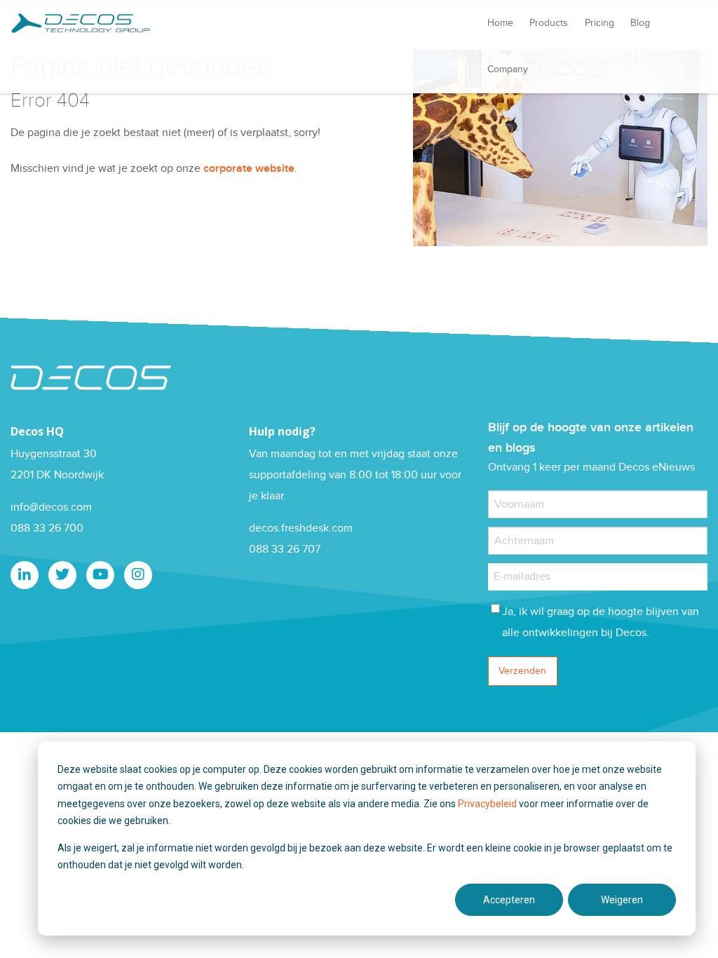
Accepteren (509, 899)
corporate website (248, 168)
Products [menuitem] (548, 23)
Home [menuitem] (500, 23)
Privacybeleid (488, 803)
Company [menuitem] (507, 69)
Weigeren (622, 899)
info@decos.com (51, 507)
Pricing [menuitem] (599, 23)
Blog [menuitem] (640, 23)
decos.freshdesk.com (301, 528)
